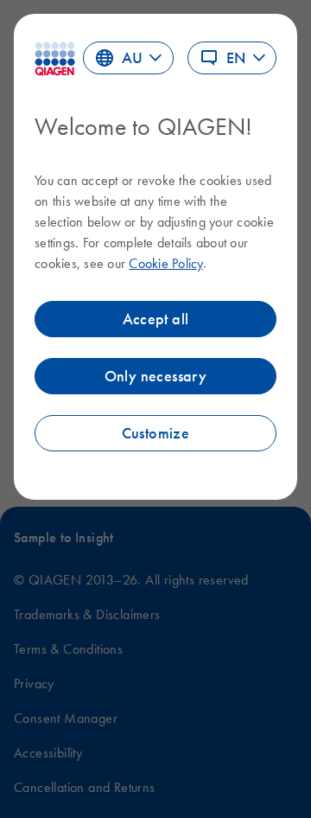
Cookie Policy (165, 263)
